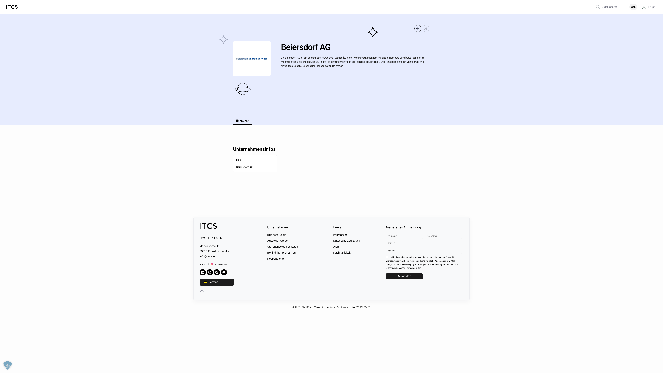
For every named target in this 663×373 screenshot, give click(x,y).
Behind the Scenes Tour (282, 252)
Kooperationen (276, 258)
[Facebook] (217, 272)
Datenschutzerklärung (346, 240)
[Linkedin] (203, 272)
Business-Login (276, 234)
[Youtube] (224, 272)
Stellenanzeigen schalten (282, 246)
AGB (336, 246)
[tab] (242, 120)
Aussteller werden (278, 240)
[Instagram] (210, 272)
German (213, 282)
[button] (425, 28)
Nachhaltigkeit (342, 252)
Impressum (340, 234)
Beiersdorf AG (244, 167)
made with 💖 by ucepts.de (213, 264)
